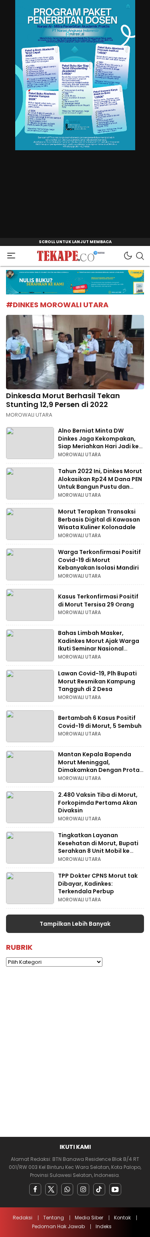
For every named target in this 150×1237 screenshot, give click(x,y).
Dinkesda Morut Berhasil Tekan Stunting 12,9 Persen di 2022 (63, 400)
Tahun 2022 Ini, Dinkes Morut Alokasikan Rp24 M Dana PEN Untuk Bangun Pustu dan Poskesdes (100, 483)
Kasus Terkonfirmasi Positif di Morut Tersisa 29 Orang (98, 600)
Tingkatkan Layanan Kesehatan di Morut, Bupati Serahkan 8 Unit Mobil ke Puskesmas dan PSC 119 (98, 847)
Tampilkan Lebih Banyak (75, 924)
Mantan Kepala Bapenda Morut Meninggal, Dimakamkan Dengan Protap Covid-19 (101, 766)
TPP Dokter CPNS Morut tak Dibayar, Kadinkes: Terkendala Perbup (98, 883)
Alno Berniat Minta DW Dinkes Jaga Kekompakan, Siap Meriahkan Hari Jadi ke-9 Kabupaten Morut (100, 442)
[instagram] (83, 1189)
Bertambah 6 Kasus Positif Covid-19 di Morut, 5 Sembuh (100, 722)
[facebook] (35, 1189)
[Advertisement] (75, 1052)
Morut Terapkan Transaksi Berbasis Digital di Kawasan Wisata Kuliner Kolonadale (99, 519)
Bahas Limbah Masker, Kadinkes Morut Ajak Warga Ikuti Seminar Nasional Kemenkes (98, 645)
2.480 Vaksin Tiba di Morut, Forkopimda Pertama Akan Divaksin (98, 802)
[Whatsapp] (67, 1189)
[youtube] (115, 1189)
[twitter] (51, 1189)
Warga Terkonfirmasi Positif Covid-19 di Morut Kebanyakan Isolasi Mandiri (99, 560)
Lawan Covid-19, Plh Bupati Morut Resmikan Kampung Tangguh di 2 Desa (97, 681)
